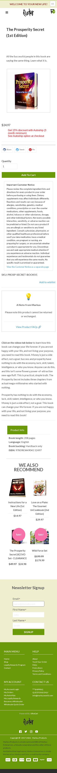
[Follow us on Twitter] (26, 731)
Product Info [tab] (17, 429)
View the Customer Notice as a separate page (28, 267)
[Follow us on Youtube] (36, 731)
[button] (52, 3)
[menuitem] (14, 659)
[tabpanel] (28, 444)
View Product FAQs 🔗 (28, 326)
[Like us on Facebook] (20, 731)
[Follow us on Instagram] (31, 731)
